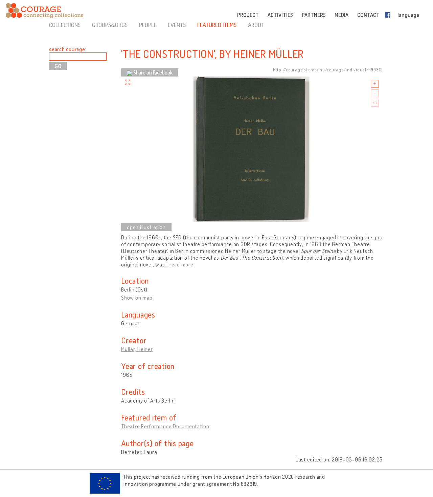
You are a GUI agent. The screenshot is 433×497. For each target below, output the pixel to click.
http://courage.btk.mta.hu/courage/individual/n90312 (328, 69)
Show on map (136, 297)
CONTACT (368, 15)
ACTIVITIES (280, 15)
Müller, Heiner (137, 349)
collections (65, 24)
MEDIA (341, 15)
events (177, 24)
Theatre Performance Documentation (165, 426)
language (408, 15)
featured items (216, 24)
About (256, 24)
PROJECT (248, 15)
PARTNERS (314, 15)
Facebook (389, 15)
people (148, 24)
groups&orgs (110, 24)
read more (181, 264)
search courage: (67, 49)
